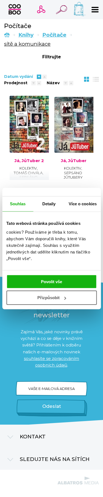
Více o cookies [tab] (83, 203)
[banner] (14, 9)
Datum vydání (18, 76)
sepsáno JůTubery (28, 179)
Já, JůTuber (74, 160)
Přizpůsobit (48, 297)
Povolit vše (51, 281)
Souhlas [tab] (18, 203)
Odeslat (51, 406)
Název (53, 82)
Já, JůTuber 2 (29, 160)
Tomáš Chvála (28, 173)
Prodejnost (15, 82)
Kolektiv (28, 168)
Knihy (26, 35)
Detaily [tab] (49, 203)
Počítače (54, 35)
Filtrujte (51, 56)
